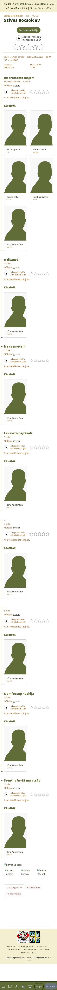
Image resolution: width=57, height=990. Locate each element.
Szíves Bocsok (41, 4)
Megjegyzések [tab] (14, 887)
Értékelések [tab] (33, 887)
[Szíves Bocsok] (28, 864)
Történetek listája (28, 30)
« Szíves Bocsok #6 (16, 8)
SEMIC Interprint (13, 15)
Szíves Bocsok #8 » (40, 8)
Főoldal (7, 4)
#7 (53, 4)
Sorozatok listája (22, 4)
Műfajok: (8, 85)
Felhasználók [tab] (13, 894)
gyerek (16, 85)
